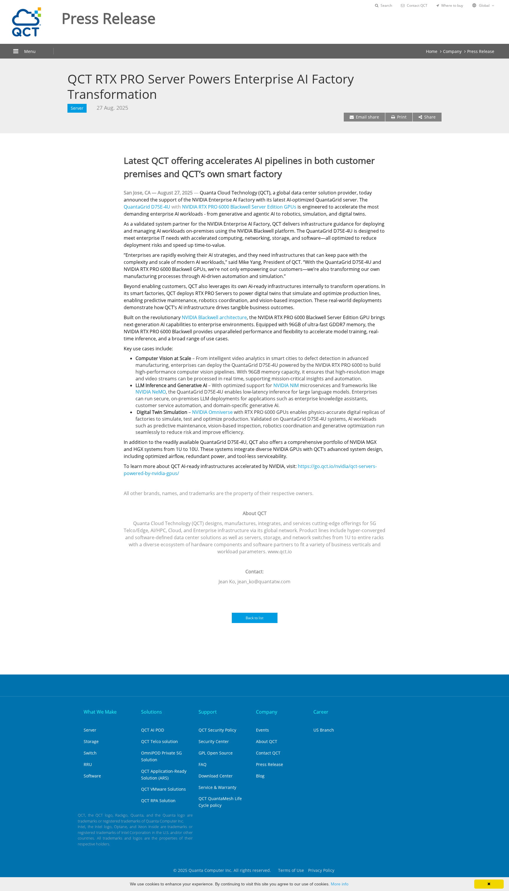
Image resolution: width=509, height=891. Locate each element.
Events (262, 730)
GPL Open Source (216, 753)
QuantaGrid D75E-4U (147, 207)
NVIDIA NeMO (150, 392)
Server (90, 730)
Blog (260, 776)
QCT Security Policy (217, 730)
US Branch (323, 730)
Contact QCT (417, 5)
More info (339, 884)
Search (386, 5)
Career (320, 712)
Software (92, 776)
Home (431, 51)
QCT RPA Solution (158, 800)
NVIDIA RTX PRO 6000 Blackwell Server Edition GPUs (239, 207)
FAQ (202, 764)
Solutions (151, 712)
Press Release (480, 51)
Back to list (254, 617)
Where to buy (452, 5)
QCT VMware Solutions (163, 789)
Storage (91, 741)
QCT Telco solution (159, 741)
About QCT (266, 741)
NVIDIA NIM (286, 385)
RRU (88, 764)
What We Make (100, 712)
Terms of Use (291, 870)
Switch (90, 753)
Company (452, 51)
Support (208, 712)
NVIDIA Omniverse (212, 412)
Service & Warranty (217, 787)
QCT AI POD (152, 730)
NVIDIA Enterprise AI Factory (223, 199)
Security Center (214, 741)
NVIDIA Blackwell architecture (214, 317)
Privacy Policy (321, 870)
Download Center (216, 776)
